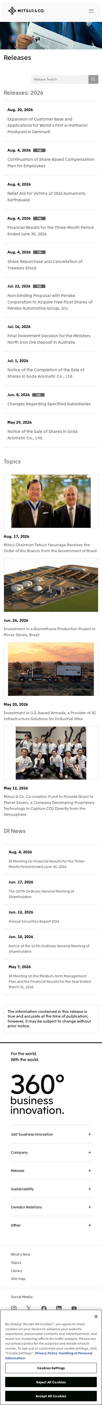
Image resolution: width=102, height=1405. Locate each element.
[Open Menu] (91, 11)
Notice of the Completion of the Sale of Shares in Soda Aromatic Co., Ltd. (45, 373)
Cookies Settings (51, 1367)
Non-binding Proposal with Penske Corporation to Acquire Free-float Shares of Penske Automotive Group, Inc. (50, 301)
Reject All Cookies (51, 1382)
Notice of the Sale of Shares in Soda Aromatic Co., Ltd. (42, 434)
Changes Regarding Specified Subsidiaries (49, 404)
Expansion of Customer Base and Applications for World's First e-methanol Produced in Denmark (47, 125)
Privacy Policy (46, 1353)
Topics (12, 461)
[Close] (96, 1316)
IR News (15, 830)
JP (70, 10)
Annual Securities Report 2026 (34, 921)
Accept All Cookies (51, 1396)
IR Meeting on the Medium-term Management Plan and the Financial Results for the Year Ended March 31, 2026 (50, 981)
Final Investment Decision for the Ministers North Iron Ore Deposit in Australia (48, 338)
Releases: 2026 (23, 92)
